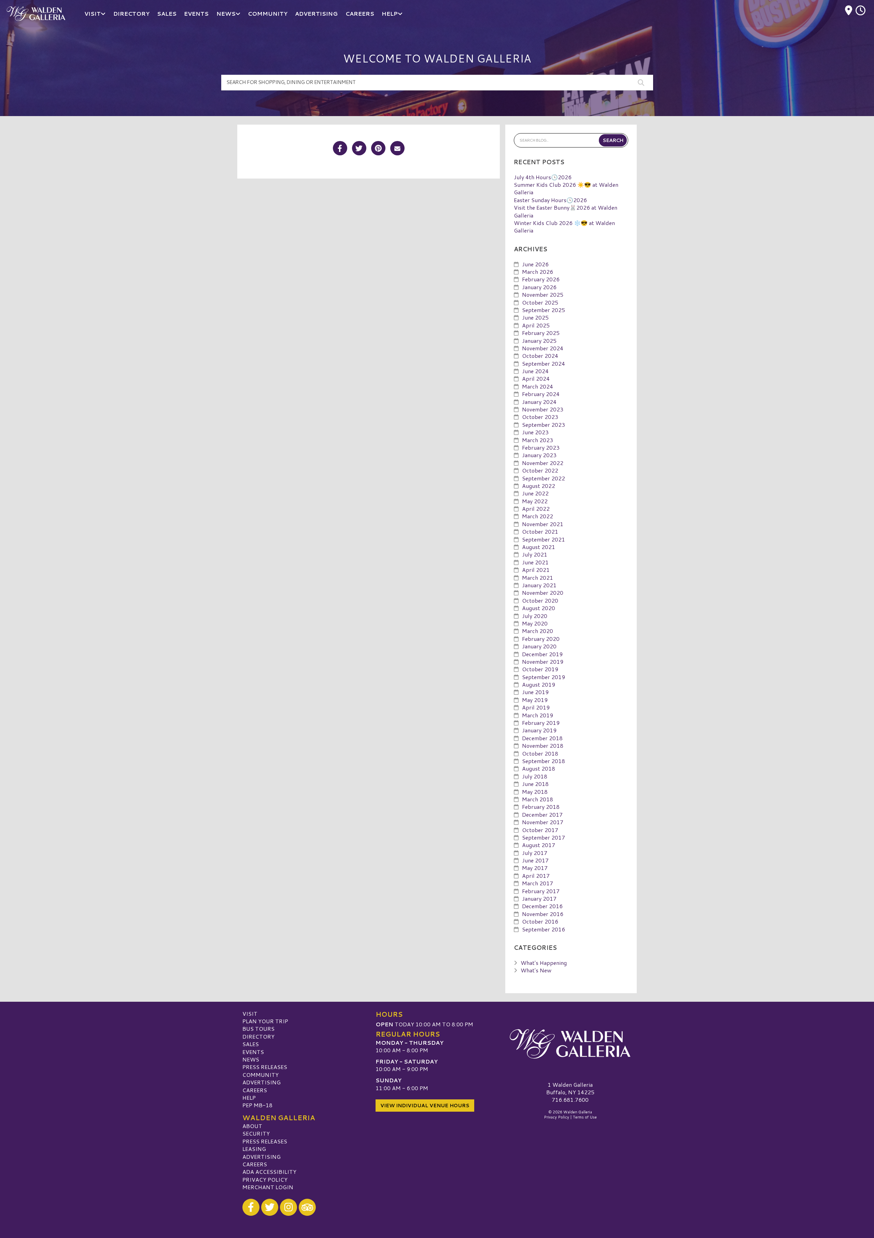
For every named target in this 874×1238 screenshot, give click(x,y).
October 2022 (540, 470)
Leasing (254, 1149)
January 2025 (539, 340)
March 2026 (537, 272)
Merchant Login (267, 1187)
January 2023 (539, 455)
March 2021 (537, 577)
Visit (249, 1013)
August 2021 (538, 547)
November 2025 (542, 294)
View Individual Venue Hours (424, 1105)
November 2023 (542, 409)
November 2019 (542, 661)
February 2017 (541, 891)
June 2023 (535, 432)
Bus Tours (258, 1028)
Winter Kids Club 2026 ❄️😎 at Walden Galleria (564, 226)
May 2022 (535, 501)
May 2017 (535, 868)
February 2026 (541, 279)
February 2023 (541, 447)
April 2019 (536, 707)
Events (253, 1052)
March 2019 (537, 715)
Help (249, 1097)
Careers (254, 1090)
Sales (250, 1044)
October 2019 (540, 669)
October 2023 (540, 417)
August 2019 (538, 684)
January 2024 (539, 402)
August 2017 (538, 845)
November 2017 (542, 822)
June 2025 (535, 317)
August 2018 (538, 768)
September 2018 (543, 761)
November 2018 (542, 745)
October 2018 (540, 753)
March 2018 (537, 799)
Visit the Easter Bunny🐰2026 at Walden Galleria (565, 211)
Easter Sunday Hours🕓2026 (550, 200)
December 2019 (542, 654)
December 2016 (542, 906)
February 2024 (541, 394)
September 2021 (543, 539)
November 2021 (542, 524)
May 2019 (535, 700)
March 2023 (537, 440)
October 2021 (540, 531)
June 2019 (535, 692)
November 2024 (542, 348)
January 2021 (539, 585)
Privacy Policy (264, 1179)
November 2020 (542, 592)
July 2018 (534, 776)
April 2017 (536, 876)
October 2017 (540, 830)
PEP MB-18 (257, 1105)
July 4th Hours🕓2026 (543, 177)
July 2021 (534, 554)
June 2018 (535, 784)
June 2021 (535, 562)
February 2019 (541, 723)
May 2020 (535, 623)
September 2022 (543, 478)
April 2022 (536, 508)
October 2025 (540, 302)
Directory (258, 1036)
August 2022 (538, 486)
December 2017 (542, 814)
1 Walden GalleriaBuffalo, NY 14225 (570, 1088)
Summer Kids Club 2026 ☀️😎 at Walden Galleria (566, 188)
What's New (536, 970)
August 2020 (538, 608)
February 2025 (541, 333)
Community (260, 1075)
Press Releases (264, 1067)
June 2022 (535, 493)
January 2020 (539, 646)
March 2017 (537, 883)
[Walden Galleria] (570, 1044)
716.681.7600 (570, 1099)
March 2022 (537, 516)
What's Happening (544, 963)
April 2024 (536, 378)
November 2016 (542, 914)
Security (256, 1133)
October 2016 (540, 921)
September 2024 (543, 363)
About (252, 1126)
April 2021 (536, 570)
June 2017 (535, 860)
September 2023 (543, 424)
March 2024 (537, 386)
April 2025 (536, 325)
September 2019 (543, 677)
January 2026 (539, 287)
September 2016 (543, 929)
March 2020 (537, 631)
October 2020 (540, 600)
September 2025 (543, 310)
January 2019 (539, 730)
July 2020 (534, 616)
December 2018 (542, 738)
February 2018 (541, 807)
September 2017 (543, 837)
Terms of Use (585, 1117)
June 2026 (535, 264)
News (250, 1059)
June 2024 (535, 371)
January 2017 (539, 898)
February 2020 (541, 639)
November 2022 (542, 463)
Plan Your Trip (265, 1021)
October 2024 (540, 356)
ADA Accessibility (269, 1172)
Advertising (261, 1082)
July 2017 (534, 853)
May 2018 (535, 792)
